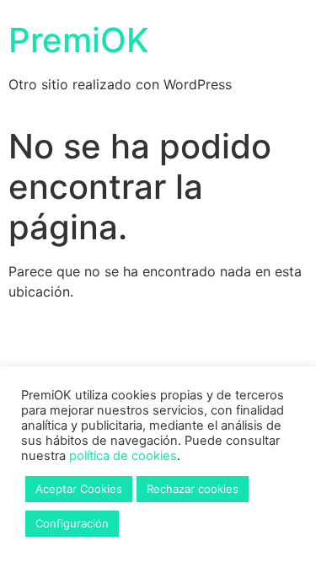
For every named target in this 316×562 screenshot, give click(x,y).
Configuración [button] (72, 523)
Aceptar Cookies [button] (78, 488)
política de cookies (123, 455)
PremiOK (78, 40)
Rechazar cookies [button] (192, 488)
